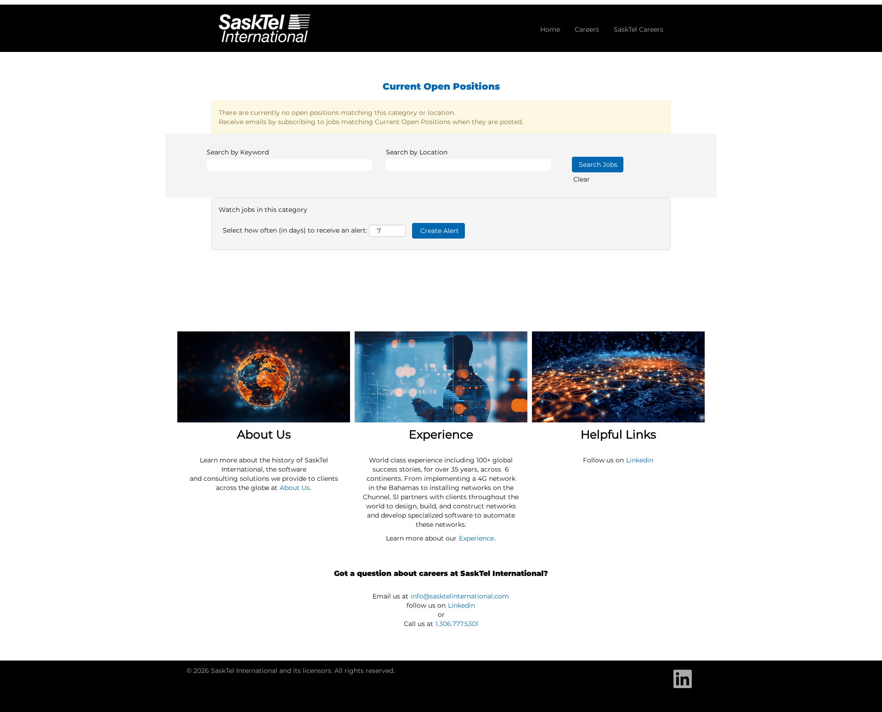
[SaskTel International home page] (264, 28)
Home (550, 29)
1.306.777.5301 (456, 624)
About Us (295, 488)
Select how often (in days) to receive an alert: (295, 230)
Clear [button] (581, 179)
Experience (476, 538)
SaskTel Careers (638, 29)
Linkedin (639, 460)
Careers (587, 29)
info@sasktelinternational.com (460, 596)
